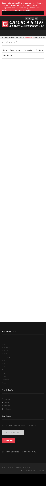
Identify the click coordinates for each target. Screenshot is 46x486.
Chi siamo (10, 467)
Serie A (4, 344)
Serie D (4, 367)
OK (23, 13)
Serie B (4, 354)
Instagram (8, 409)
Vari (3, 373)
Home (4, 341)
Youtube (7, 405)
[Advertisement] (23, 162)
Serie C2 (5, 363)
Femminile (6, 357)
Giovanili (5, 370)
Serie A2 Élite (7, 347)
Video (4, 383)
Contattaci (18, 467)
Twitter (7, 402)
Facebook (7, 399)
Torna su (26, 467)
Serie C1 (5, 360)
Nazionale (5, 380)
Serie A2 (5, 350)
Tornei (4, 376)
